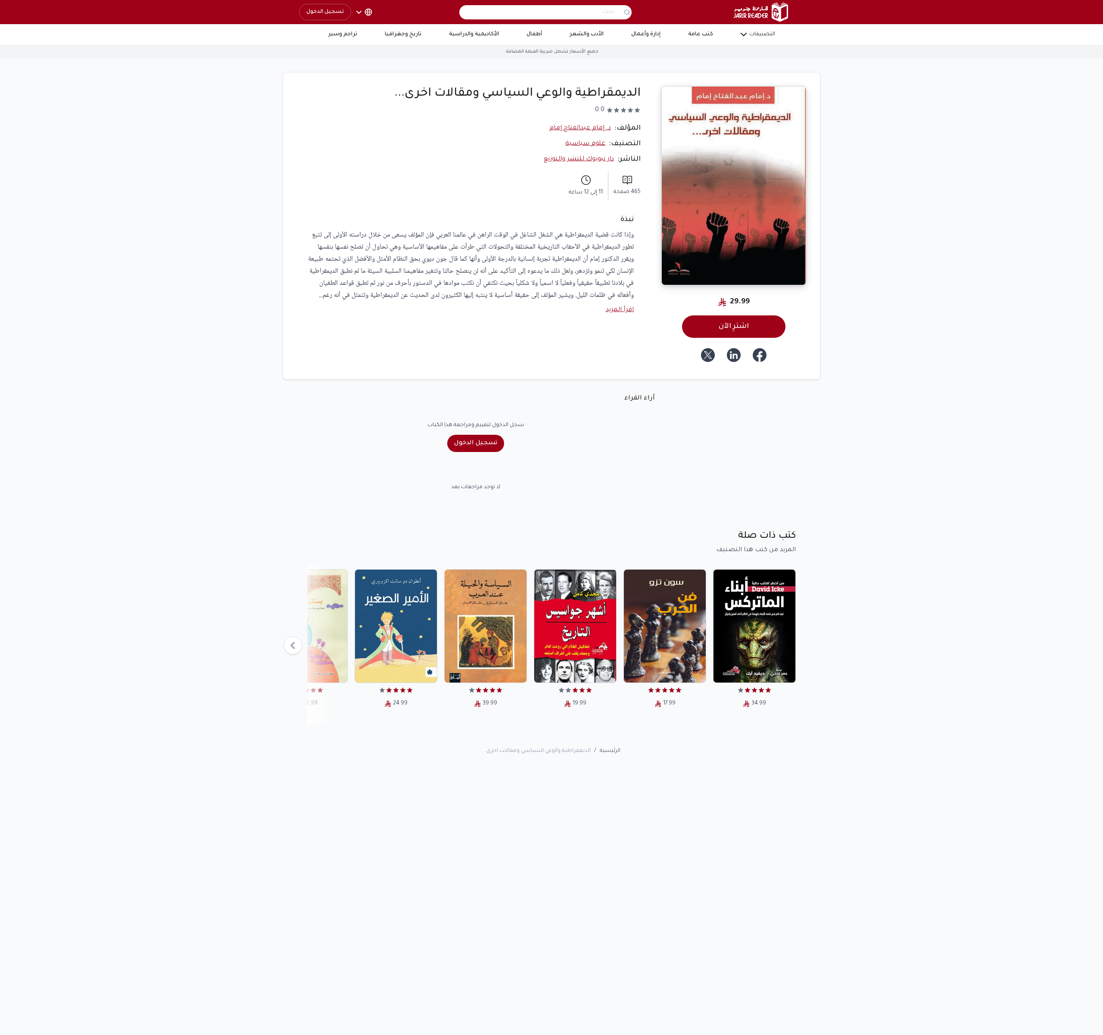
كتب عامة (700, 34)
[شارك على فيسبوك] (759, 355)
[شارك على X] (708, 355)
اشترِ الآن (734, 326)
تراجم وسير (342, 34)
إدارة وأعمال (646, 34)
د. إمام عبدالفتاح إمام (580, 128)
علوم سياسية (585, 143)
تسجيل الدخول (325, 12)
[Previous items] (293, 645)
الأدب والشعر (587, 34)
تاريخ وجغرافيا (403, 34)
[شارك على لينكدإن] (733, 355)
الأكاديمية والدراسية (474, 34)
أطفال (534, 34)
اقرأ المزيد (620, 310)
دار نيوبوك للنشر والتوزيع (579, 159)
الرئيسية (610, 751)
